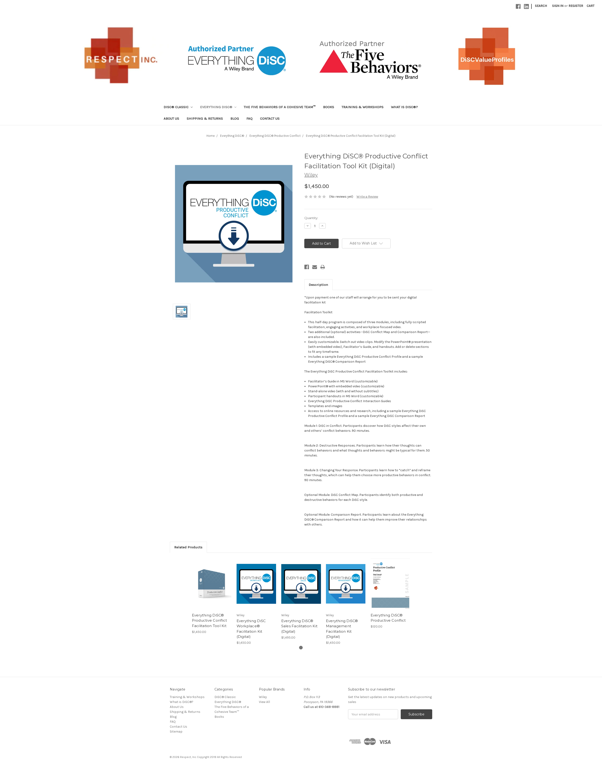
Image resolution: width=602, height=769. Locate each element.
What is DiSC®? (404, 107)
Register (576, 6)
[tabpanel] (211, 596)
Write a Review (367, 197)
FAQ (249, 118)
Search (541, 6)
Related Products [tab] (188, 547)
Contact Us (270, 118)
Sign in (557, 6)
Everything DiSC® (216, 107)
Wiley (263, 697)
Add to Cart (212, 588)
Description (318, 284)
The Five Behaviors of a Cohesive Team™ (280, 107)
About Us (171, 118)
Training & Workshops (363, 107)
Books (328, 107)
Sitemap (176, 732)
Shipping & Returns (205, 118)
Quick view (211, 580)
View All (264, 702)
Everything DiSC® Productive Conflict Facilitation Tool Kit (209, 620)
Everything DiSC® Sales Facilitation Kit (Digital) (299, 626)
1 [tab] (301, 647)
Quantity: (311, 218)
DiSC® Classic (177, 107)
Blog (234, 118)
